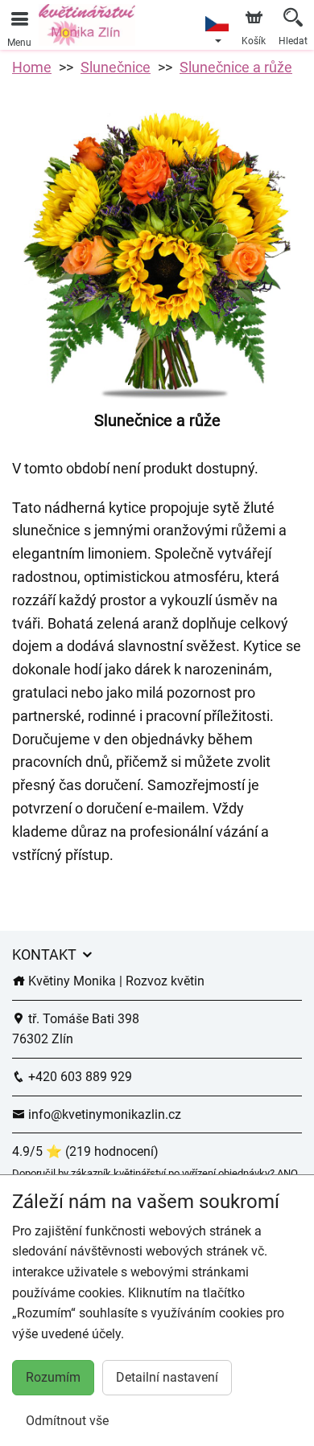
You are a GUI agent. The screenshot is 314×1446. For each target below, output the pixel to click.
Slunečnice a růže (236, 67)
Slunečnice (116, 67)
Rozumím (53, 1377)
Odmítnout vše (67, 1420)
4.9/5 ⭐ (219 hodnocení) (85, 1151)
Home (32, 67)
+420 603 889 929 (78, 1076)
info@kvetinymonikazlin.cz (103, 1114)
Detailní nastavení (167, 1377)
